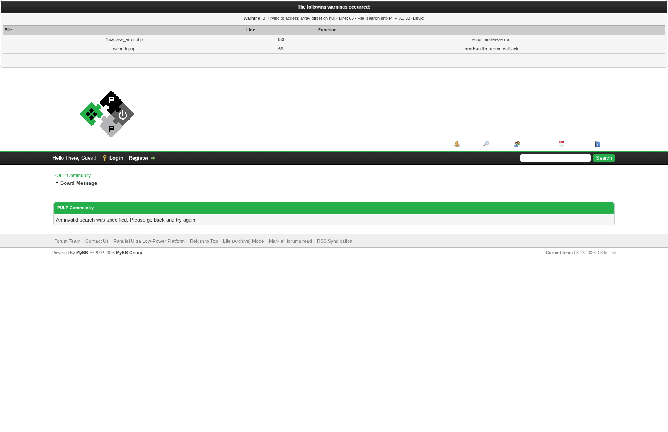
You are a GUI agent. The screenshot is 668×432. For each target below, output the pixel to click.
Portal (469, 144)
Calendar (577, 144)
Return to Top (204, 241)
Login (116, 158)
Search (499, 144)
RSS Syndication (335, 241)
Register (138, 158)
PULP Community (72, 175)
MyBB (82, 252)
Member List (537, 144)
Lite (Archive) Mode (243, 241)
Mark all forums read (290, 241)
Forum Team (67, 241)
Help (607, 144)
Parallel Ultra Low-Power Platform (149, 241)
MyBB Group (129, 252)
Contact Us (97, 241)
